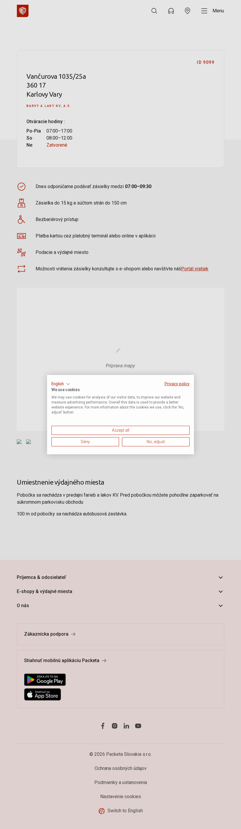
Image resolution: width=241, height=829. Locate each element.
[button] (60, 383)
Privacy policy (177, 383)
